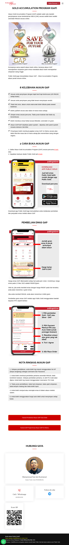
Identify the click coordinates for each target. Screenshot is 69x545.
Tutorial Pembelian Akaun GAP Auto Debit (34, 417)
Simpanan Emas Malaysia (12, 540)
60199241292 (19, 497)
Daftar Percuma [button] (53, 3)
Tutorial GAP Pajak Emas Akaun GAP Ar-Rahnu (34, 427)
